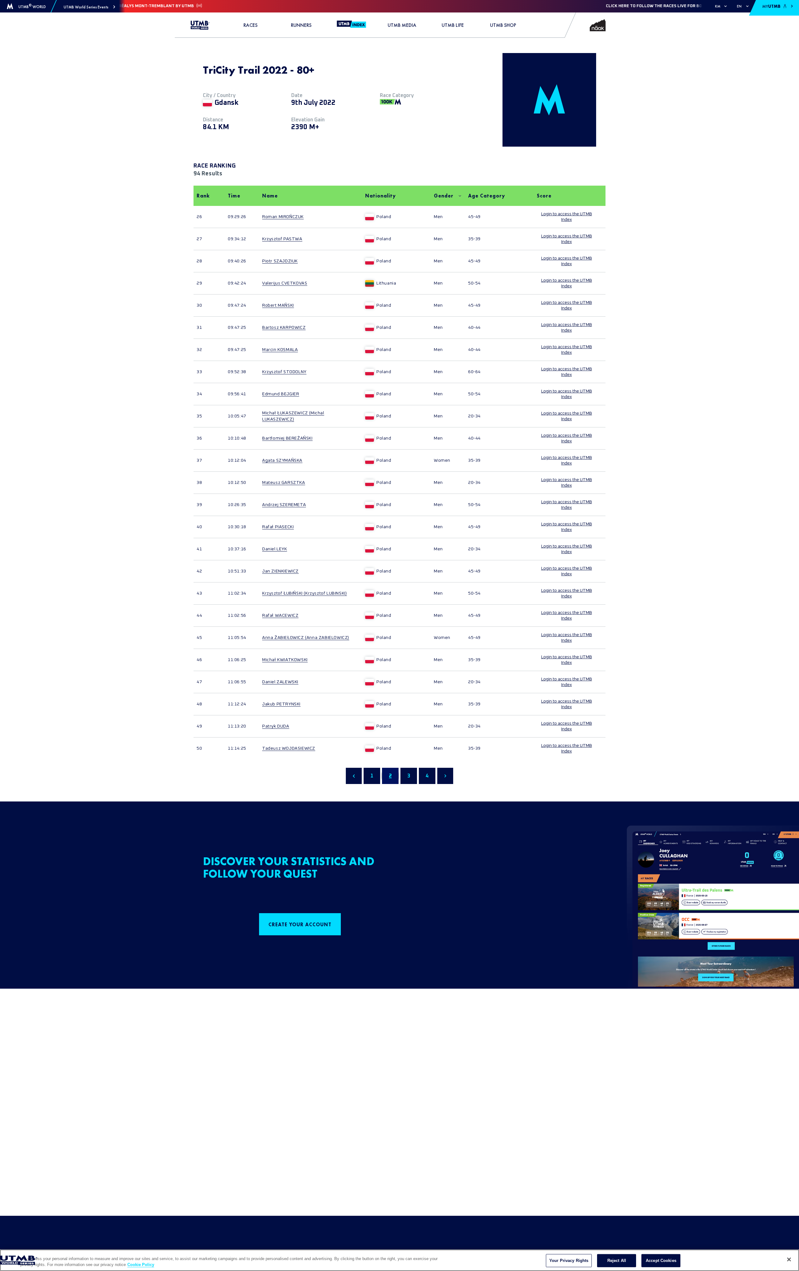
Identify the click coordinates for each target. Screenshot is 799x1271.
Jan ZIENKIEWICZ (280, 571)
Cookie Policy (140, 1264)
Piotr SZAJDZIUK (280, 261)
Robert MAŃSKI (278, 305)
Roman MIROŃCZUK (283, 217)
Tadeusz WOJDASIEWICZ (288, 748)
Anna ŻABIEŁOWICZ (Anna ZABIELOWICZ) (305, 638)
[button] (89, 7)
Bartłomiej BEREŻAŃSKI (287, 438)
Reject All (616, 1260)
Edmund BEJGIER (280, 394)
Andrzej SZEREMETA (284, 505)
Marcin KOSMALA (280, 350)
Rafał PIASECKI (278, 527)
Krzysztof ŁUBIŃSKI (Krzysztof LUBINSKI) (304, 593)
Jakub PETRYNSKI (281, 704)
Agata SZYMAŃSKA (282, 460)
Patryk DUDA (275, 726)
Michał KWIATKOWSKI (285, 660)
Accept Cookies (661, 1260)
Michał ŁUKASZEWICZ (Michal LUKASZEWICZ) (293, 416)
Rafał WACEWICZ (280, 615)
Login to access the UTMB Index (566, 217)
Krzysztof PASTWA (282, 239)
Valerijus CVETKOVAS (284, 283)
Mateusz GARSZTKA (283, 482)
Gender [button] (443, 195)
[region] (399, 1260)
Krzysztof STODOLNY (284, 372)
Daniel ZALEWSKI (280, 682)
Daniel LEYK (274, 549)
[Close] (789, 1259)
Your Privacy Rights (568, 1260)
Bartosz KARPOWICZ (284, 327)
